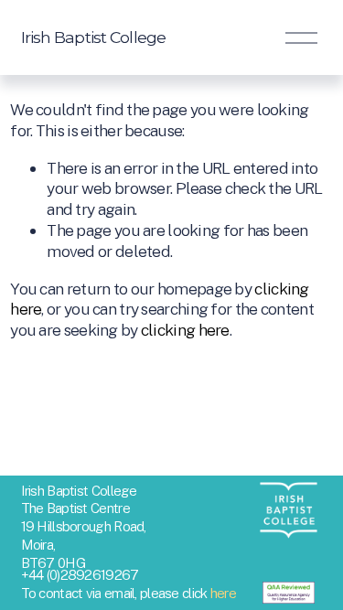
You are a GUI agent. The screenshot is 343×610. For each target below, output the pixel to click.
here (223, 593)
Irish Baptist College (93, 37)
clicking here (185, 329)
